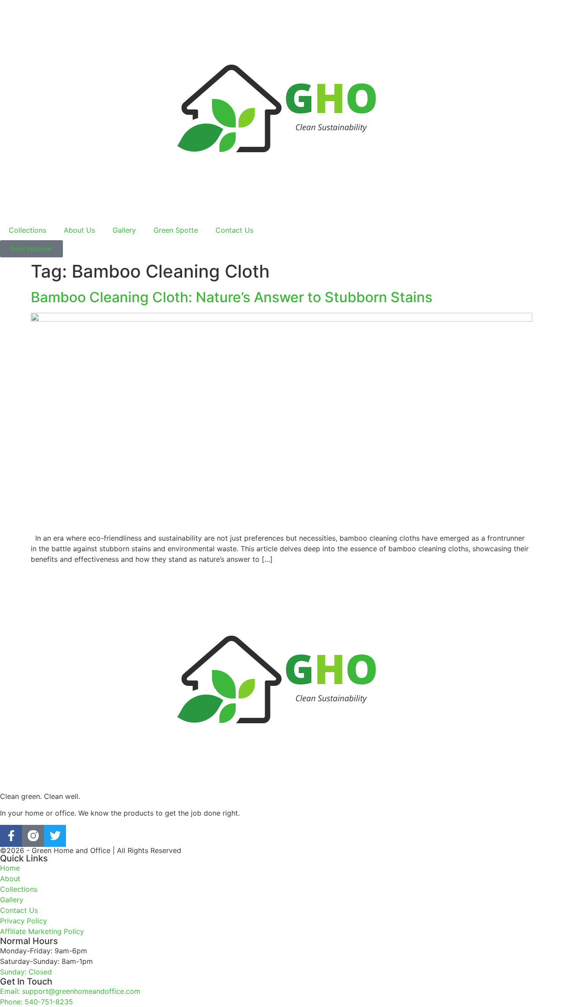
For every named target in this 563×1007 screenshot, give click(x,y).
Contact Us (234, 230)
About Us (79, 230)
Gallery (124, 230)
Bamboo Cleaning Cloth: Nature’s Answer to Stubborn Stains (231, 297)
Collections (27, 230)
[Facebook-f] (11, 836)
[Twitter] (55, 836)
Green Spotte (176, 230)
